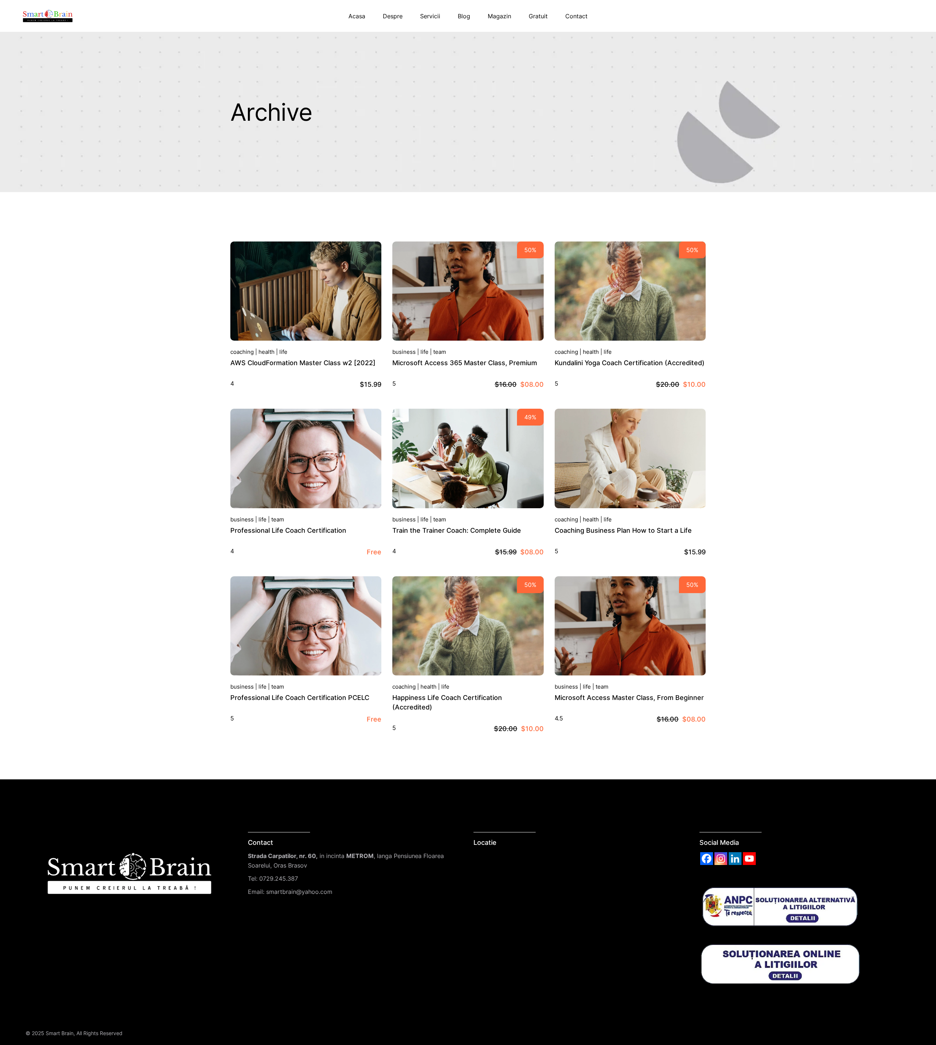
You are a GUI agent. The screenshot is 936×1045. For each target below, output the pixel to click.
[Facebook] (706, 858)
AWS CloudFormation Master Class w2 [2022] (302, 363)
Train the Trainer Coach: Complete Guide (456, 530)
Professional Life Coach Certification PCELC (299, 697)
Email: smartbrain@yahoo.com (290, 891)
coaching (242, 351)
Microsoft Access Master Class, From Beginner (629, 697)
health (266, 351)
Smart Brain (59, 1033)
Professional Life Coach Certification (288, 530)
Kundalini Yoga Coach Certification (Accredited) (630, 363)
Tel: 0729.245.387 (273, 878)
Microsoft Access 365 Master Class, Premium (464, 363)
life (283, 351)
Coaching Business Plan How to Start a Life (623, 530)
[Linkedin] (735, 858)
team (439, 351)
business (404, 351)
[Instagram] (720, 858)
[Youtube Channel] (749, 858)
